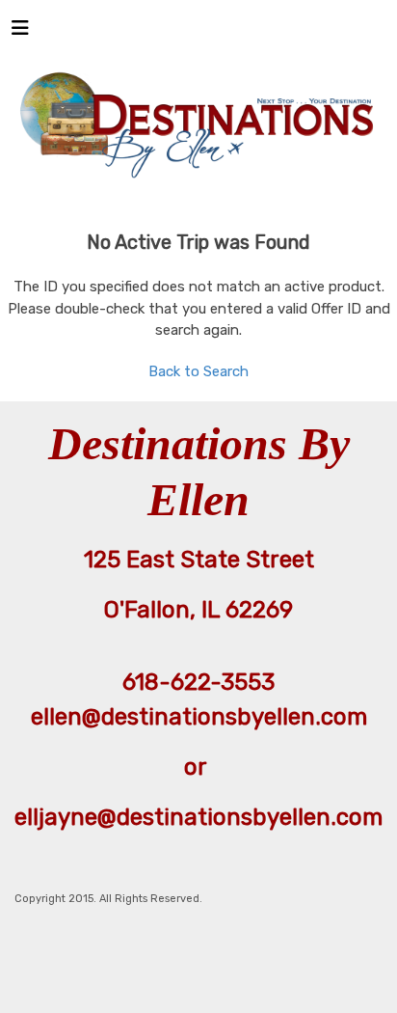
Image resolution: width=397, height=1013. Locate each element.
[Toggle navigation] (20, 32)
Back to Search (198, 371)
